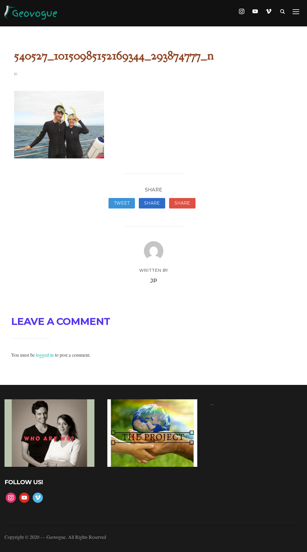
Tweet (122, 203)
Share (152, 203)
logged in (45, 355)
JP (153, 281)
